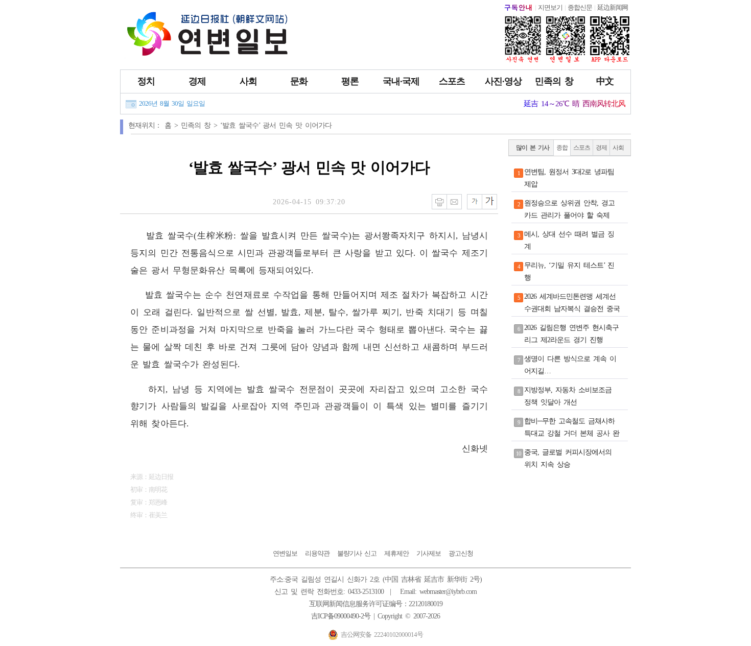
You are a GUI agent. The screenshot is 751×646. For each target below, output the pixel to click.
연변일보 (285, 553)
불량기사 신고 (357, 553)
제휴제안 (396, 553)
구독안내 (518, 7)
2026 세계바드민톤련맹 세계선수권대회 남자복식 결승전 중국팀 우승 (572, 309)
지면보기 (550, 7)
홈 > (173, 125)
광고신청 (461, 553)
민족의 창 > (200, 125)
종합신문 (580, 7)
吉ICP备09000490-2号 (340, 616)
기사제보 (428, 553)
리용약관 (317, 553)
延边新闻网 (612, 7)
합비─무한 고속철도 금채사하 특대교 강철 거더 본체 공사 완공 (571, 433)
